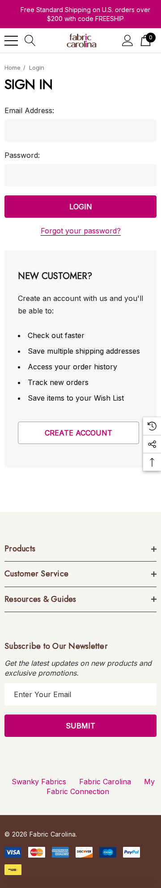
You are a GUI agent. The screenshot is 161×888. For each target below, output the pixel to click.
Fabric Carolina (105, 781)
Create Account (78, 432)
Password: (22, 155)
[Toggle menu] (11, 40)
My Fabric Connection (101, 786)
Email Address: (29, 110)
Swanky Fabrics (39, 781)
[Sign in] (127, 40)
